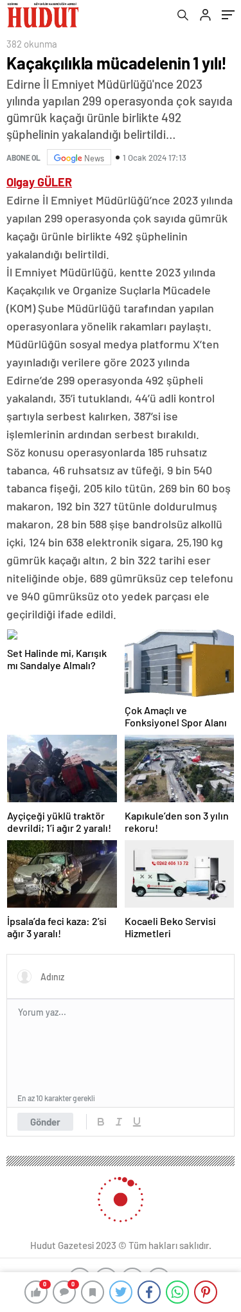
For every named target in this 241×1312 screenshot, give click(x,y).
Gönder (45, 1122)
